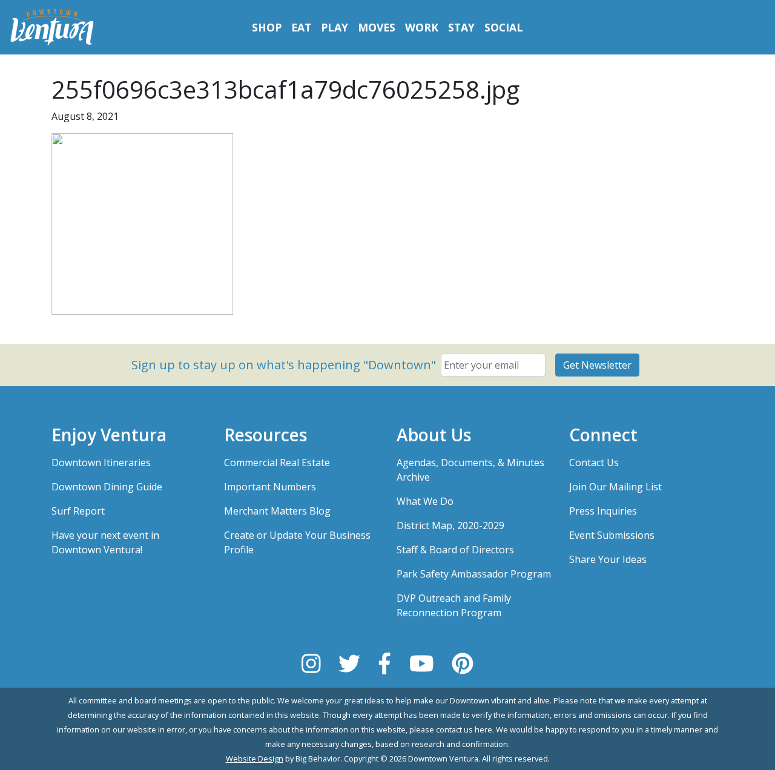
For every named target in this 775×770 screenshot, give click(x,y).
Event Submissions (612, 535)
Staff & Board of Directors (455, 549)
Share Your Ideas (608, 559)
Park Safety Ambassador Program (474, 574)
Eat (301, 27)
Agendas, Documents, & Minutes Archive (470, 470)
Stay (461, 27)
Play (334, 27)
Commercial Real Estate (277, 462)
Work (421, 27)
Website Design (254, 758)
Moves (376, 27)
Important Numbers (270, 486)
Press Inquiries (603, 511)
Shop (267, 27)
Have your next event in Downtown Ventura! (105, 542)
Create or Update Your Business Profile (297, 542)
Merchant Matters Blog (277, 511)
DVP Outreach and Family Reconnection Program (454, 605)
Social (503, 27)
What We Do (425, 501)
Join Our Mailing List (615, 486)
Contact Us (594, 462)
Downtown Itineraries (101, 462)
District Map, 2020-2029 (450, 525)
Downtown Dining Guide (106, 486)
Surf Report (78, 511)
